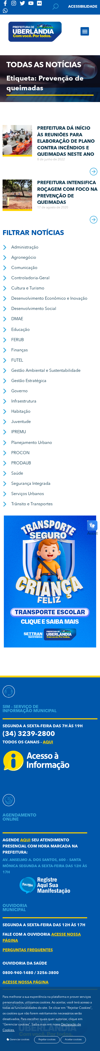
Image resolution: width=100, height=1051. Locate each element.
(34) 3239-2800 (29, 734)
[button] (85, 31)
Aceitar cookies (73, 1039)
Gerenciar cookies (19, 1039)
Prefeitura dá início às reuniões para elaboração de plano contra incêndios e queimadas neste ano (66, 141)
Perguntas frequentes (28, 950)
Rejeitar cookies (46, 1039)
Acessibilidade (82, 6)
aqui (48, 742)
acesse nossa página (25, 983)
